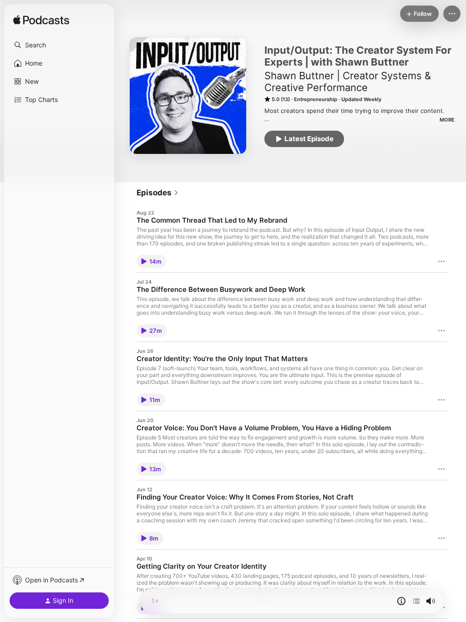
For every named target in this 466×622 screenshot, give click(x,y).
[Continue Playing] (416, 601)
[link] (158, 193)
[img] (41, 20)
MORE (447, 120)
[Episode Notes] (401, 601)
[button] (59, 45)
